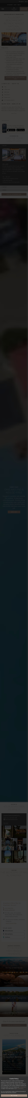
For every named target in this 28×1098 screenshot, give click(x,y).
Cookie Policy (20, 1088)
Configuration (23, 1087)
